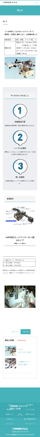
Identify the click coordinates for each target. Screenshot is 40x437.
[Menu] (36, 3)
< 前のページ (15, 331)
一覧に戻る (25, 331)
